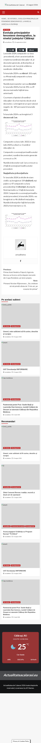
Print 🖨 (11, 50)
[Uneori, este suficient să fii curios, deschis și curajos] (20, 316)
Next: (20, 285)
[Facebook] (21, 261)
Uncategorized (15, 326)
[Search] (38, 12)
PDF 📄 (21, 50)
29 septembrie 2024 (20, 42)
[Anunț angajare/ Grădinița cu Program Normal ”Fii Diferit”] (20, 516)
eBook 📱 (32, 50)
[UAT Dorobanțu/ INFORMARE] (20, 353)
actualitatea (8, 42)
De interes (7, 29)
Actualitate (7, 487)
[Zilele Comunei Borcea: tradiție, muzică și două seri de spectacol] (20, 477)
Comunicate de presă (18, 526)
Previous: (19, 274)
